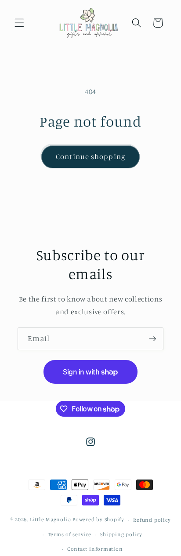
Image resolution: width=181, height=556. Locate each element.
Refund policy (151, 519)
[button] (19, 22)
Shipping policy (121, 534)
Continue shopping (90, 156)
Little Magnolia (51, 519)
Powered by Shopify (98, 519)
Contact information (95, 548)
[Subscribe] (152, 338)
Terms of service (69, 534)
